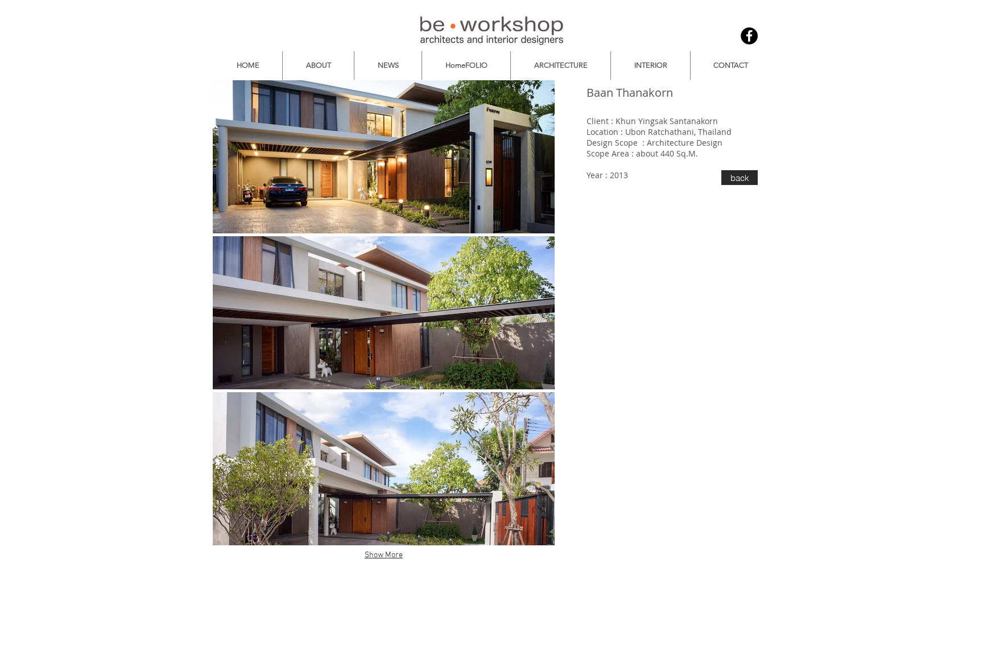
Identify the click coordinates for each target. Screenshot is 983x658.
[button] (384, 156)
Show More (384, 555)
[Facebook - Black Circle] (749, 35)
